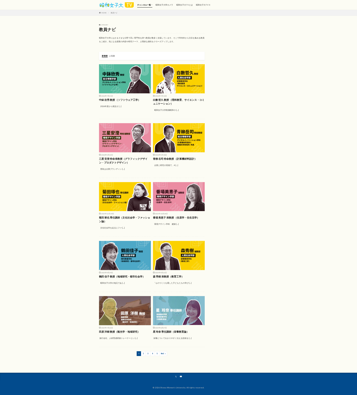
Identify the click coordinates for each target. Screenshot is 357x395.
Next (162, 354)
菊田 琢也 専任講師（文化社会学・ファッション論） (124, 219)
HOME (104, 13)
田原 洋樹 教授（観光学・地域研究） (119, 331)
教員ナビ (114, 13)
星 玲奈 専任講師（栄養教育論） (171, 331)
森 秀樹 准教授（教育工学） (168, 276)
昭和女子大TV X (203, 5)
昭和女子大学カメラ (164, 5)
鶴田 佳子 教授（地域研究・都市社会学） (122, 276)
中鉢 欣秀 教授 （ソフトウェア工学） (119, 99)
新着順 (105, 56)
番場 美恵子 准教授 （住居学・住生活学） (176, 217)
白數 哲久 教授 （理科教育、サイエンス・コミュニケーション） (178, 101)
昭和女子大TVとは (184, 5)
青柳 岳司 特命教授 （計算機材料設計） (175, 158)
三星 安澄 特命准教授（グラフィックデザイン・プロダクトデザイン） (123, 160)
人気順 (112, 56)
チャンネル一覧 (144, 5)
